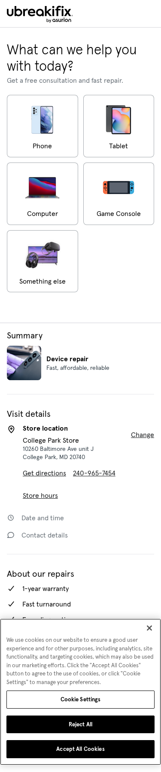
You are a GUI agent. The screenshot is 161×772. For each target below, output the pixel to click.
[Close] (149, 628)
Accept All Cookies (80, 749)
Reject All (80, 724)
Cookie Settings (81, 699)
